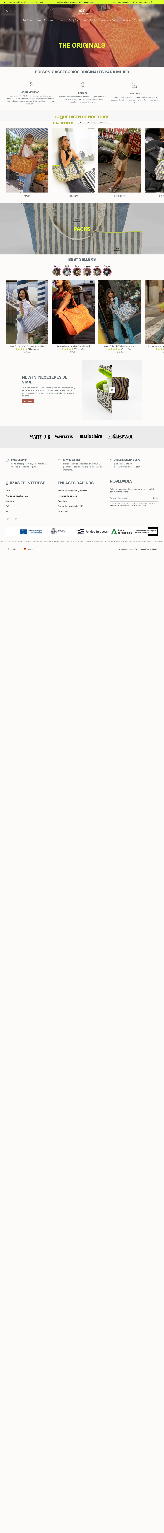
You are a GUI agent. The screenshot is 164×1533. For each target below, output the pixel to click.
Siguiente (160, 160)
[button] (38, 20)
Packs (82, 229)
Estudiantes (63, 511)
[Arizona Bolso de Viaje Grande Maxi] (73, 312)
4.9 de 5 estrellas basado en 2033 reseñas (94, 123)
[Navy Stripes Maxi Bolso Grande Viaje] (27, 312)
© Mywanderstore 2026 (128, 549)
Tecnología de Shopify (149, 549)
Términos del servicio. (138, 505)
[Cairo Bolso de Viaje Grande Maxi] (119, 312)
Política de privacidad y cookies (72, 490)
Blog (8, 511)
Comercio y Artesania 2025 (70, 506)
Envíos (8, 490)
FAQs (8, 506)
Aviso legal (62, 501)
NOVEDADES (121, 481)
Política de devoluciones (17, 496)
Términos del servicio (67, 496)
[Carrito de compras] (157, 11)
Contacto (10, 501)
